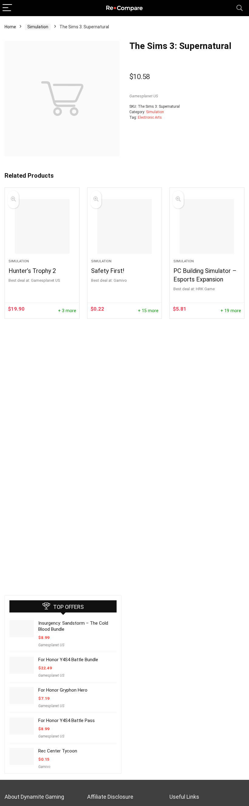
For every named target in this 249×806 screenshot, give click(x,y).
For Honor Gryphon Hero (62, 690)
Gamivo (44, 767)
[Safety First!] (124, 226)
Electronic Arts (150, 117)
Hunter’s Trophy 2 (32, 270)
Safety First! (107, 270)
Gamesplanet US (143, 96)
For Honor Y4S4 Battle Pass (66, 720)
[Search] (239, 8)
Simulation (37, 26)
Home (10, 26)
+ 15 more (148, 310)
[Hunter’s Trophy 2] (42, 226)
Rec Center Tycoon (57, 751)
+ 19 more (230, 310)
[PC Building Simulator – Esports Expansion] (206, 226)
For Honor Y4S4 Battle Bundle (68, 659)
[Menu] (7, 8)
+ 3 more (67, 310)
